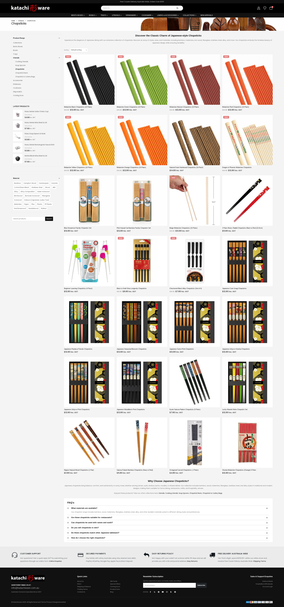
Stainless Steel (37, 187)
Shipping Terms (259, 561)
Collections (189, 15)
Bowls (92, 15)
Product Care (115, 589)
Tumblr (171, 592)
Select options (102, 466)
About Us (80, 581)
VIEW (76, 103)
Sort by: (66, 50)
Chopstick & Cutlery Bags (212, 493)
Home (13, 21)
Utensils (116, 15)
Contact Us (81, 592)
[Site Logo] (30, 8)
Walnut (43, 208)
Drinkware (131, 15)
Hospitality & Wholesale (264, 584)
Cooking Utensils (171, 493)
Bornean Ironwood (32, 196)
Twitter (154, 592)
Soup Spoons (184, 493)
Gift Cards (113, 581)
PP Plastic (48, 204)
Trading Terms (82, 589)
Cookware (147, 15)
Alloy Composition (28, 191)
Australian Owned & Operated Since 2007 (26, 592)
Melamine (18, 204)
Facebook (150, 592)
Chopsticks (19, 69)
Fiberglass (46, 196)
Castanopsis (43, 183)
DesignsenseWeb (59, 602)
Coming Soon (18, 95)
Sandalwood (33, 208)
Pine (32, 204)
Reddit (175, 592)
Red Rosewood (20, 208)
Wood (47, 187)
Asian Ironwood (43, 191)
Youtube (162, 592)
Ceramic (54, 183)
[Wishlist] (264, 8)
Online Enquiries (55, 561)
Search (49, 219)
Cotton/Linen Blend (21, 187)
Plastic (39, 204)
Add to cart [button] (102, 103)
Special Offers (115, 584)
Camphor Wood (30, 183)
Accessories (17, 80)
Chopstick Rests (195, 493)
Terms (43, 602)
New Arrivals (206, 15)
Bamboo (17, 183)
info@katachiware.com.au (25, 588)
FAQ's (79, 584)
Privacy (49, 602)
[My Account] (258, 8)
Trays (103, 15)
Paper (26, 204)
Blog (111, 592)
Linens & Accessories (167, 15)
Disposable (17, 92)
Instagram (167, 592)
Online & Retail (267, 581)
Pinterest (158, 592)
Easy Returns (192, 561)
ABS (54, 187)
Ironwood (18, 200)
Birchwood (18, 196)
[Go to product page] (17, 114)
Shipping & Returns (84, 587)
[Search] (177, 8)
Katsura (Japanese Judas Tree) (36, 200)
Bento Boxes (77, 15)
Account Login (268, 587)
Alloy (16, 191)
